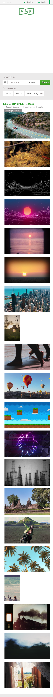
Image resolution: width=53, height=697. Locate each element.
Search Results (12, 107)
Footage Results (13, 111)
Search (7, 77)
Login (43, 2)
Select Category (34, 93)
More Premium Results (33, 107)
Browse (8, 88)
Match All (34, 82)
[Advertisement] (26, 44)
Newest (7, 94)
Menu (9, 2)
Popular (18, 94)
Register (30, 2)
